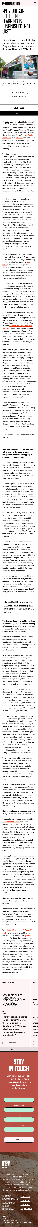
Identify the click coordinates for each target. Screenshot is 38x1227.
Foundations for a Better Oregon (11, 3)
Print (16, 108)
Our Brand (25, 1204)
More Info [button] (18, 113)
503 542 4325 (6, 1196)
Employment (26, 1208)
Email (22, 108)
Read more (12, 1043)
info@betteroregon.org (10, 1199)
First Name (19, 1105)
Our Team (25, 1196)
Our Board (25, 1200)
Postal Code (19, 1125)
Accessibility (7, 1218)
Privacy (5, 1216)
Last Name (19, 1115)
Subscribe (19, 1140)
